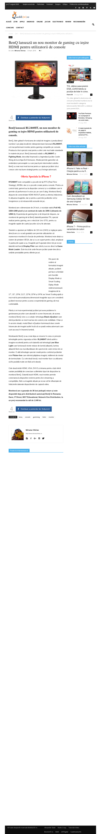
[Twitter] (44, 438)
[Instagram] (40, 438)
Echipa (65, 4)
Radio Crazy (62, 828)
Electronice (58, 22)
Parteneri (50, 4)
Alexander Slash (49, 828)
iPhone (69, 222)
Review (68, 22)
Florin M (70, 94)
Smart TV (70, 82)
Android (30, 22)
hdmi (44, 417)
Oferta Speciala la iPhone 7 (36, 176)
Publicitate (40, 4)
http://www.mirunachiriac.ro (34, 433)
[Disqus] (36, 725)
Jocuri (47, 22)
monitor (51, 417)
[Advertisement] (66, 15)
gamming (36, 417)
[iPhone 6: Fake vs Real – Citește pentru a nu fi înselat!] (79, 158)
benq (20, 417)
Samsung (70, 192)
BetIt (57, 832)
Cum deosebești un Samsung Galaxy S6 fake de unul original (78, 199)
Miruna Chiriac (32, 430)
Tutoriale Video (73, 828)
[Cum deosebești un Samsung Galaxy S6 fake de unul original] (79, 186)
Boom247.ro (48, 832)
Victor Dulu (71, 232)
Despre (57, 4)
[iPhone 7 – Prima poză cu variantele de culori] (79, 216)
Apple (69, 164)
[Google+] (36, 438)
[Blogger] (28, 438)
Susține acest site (29, 4)
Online (40, 22)
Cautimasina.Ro (75, 832)
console (27, 417)
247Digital (64, 832)
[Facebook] (76, 7)
